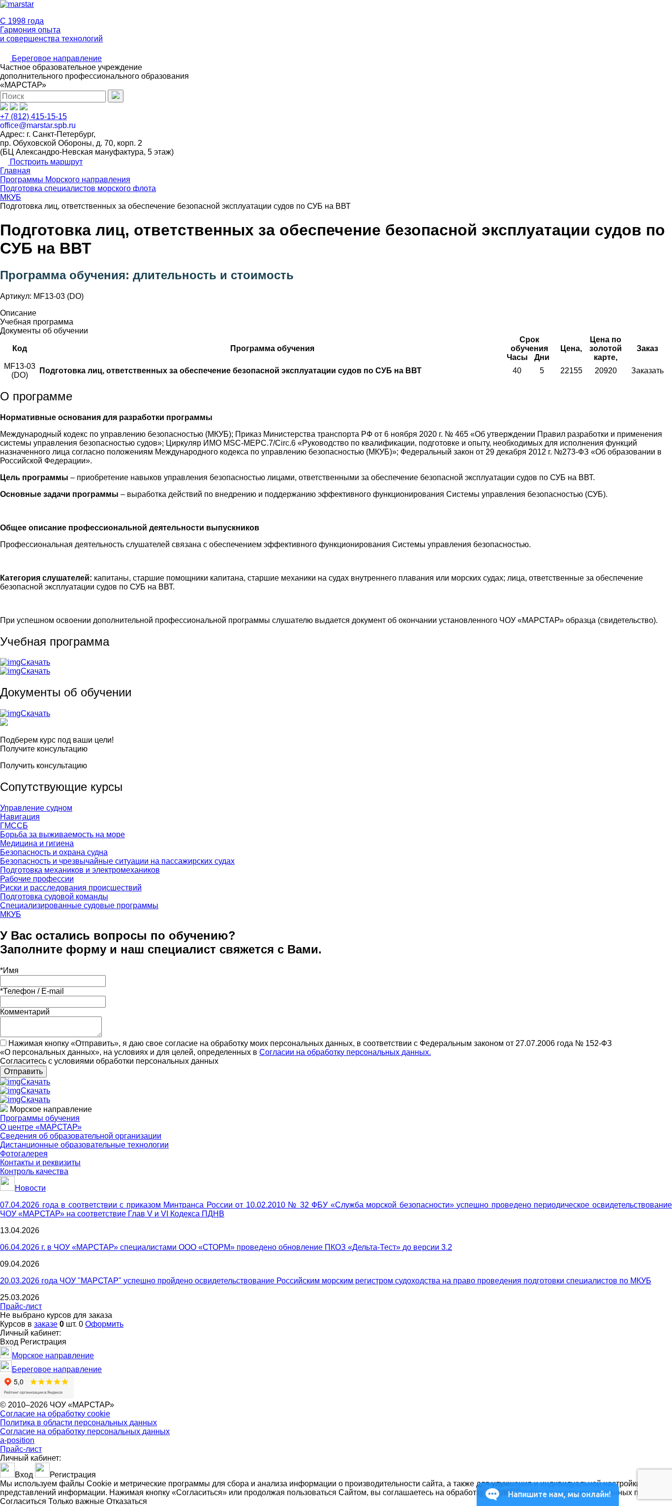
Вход (9, 1342)
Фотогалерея (24, 1153)
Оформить (104, 1324)
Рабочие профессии (37, 879)
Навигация (20, 817)
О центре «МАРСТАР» (41, 1127)
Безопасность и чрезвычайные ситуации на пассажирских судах (117, 861)
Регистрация (43, 1342)
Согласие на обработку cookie (55, 1413)
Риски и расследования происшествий (71, 888)
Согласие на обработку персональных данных (85, 1431)
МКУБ (10, 914)
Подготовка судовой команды (54, 896)
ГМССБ (14, 825)
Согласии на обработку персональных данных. (345, 1052)
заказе (46, 1324)
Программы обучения (40, 1118)
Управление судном (36, 808)
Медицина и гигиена (37, 843)
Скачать (35, 662)
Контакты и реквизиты (40, 1162)
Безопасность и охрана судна (54, 852)
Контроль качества (34, 1171)
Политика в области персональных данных (78, 1422)
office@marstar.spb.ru (38, 125)
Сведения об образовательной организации (80, 1136)
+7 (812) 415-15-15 (33, 116)
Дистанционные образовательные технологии (84, 1145)
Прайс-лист (21, 1306)
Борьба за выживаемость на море (62, 834)
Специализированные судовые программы (79, 905)
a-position (17, 1440)
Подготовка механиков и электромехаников (80, 870)
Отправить (23, 1071)
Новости (30, 1188)
